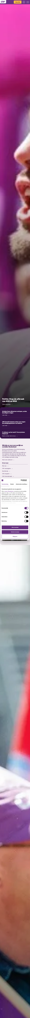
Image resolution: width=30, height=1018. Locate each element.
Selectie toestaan (15, 532)
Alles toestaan (15, 527)
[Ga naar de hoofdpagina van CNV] (3, 1)
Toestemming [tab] (5, 484)
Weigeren (15, 536)
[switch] (26, 512)
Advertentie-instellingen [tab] (22, 484)
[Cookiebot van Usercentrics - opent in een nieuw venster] (22, 480)
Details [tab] (12, 484)
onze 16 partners (9, 491)
